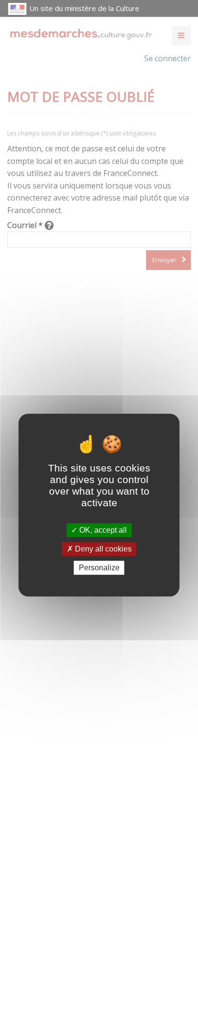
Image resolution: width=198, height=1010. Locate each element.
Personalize (99, 568)
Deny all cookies (102, 549)
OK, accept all (102, 530)
